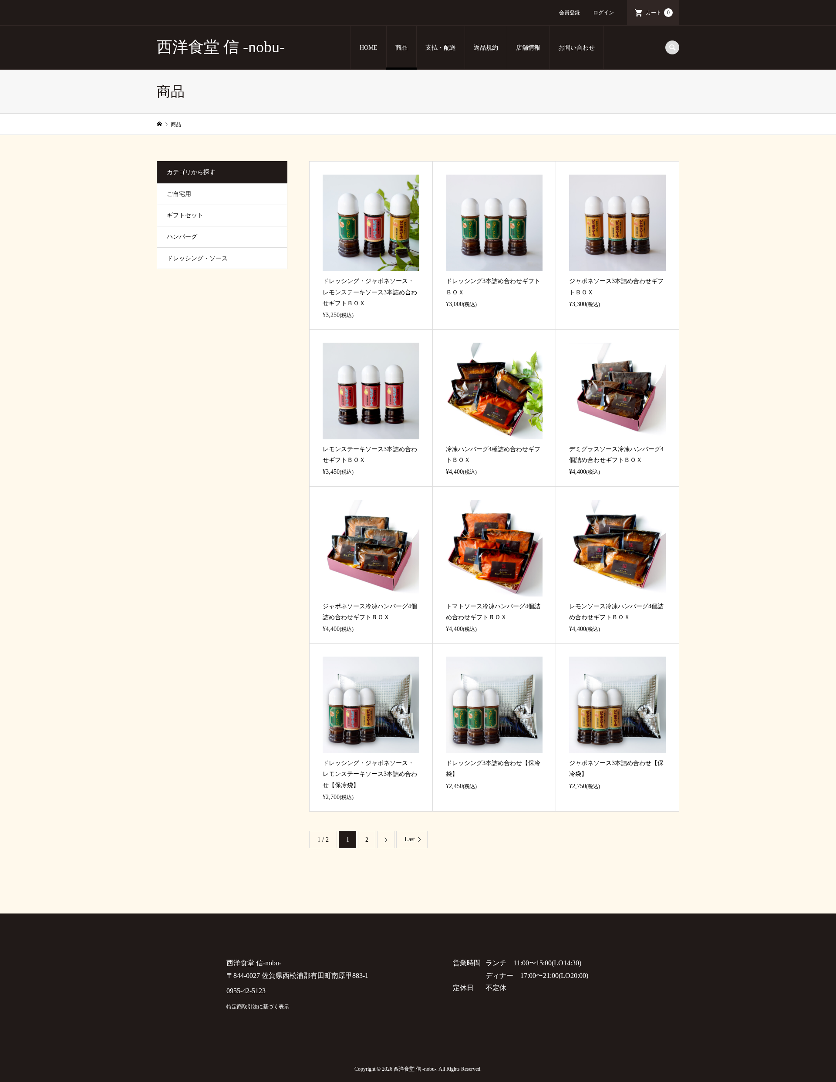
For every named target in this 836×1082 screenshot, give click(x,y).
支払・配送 (440, 47)
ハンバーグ (182, 236)
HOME (369, 47)
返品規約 (486, 47)
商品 (401, 47)
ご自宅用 (179, 194)
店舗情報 (528, 47)
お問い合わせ (576, 47)
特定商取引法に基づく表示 (257, 1007)
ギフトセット (185, 215)
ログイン (603, 13)
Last (410, 839)
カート (658, 13)
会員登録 (569, 13)
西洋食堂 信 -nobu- (221, 47)
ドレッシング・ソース (197, 258)
